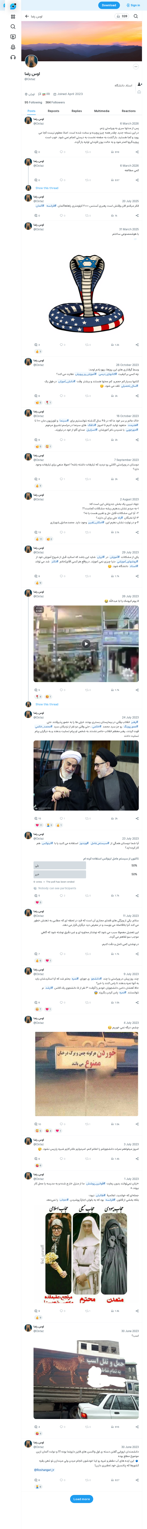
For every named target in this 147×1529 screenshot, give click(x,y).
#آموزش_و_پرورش (85, 374)
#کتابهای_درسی (108, 374)
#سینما (64, 420)
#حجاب (64, 1200)
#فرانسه (51, 205)
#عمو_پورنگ (131, 726)
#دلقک (92, 425)
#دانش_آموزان (66, 381)
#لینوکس (47, 843)
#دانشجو (96, 978)
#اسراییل (91, 430)
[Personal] (139, 92)
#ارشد (49, 988)
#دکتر (55, 561)
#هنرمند (133, 425)
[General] (139, 84)
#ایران (100, 557)
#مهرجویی (132, 430)
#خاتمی (96, 726)
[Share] (137, 152)
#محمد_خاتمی (43, 726)
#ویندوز (84, 843)
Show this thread (46, 188)
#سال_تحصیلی (129, 385)
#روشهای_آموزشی (127, 561)
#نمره (75, 978)
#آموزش (114, 557)
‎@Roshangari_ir (44, 1470)
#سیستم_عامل (100, 843)
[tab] (31, 111)
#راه (120, 517)
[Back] (27, 16)
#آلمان (40, 205)
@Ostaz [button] (38, 123)
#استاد (134, 566)
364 (55, 102)
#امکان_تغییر (96, 522)
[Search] (136, 16)
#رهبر (134, 722)
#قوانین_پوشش (95, 1183)
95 (33, 102)
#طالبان (100, 1195)
